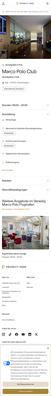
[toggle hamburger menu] (47, 3)
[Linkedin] (29, 334)
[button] (18, 55)
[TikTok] (10, 334)
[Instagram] (3, 334)
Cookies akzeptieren (25, 391)
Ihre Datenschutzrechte (25, 384)
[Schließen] (48, 348)
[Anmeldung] (3, 3)
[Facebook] (16, 334)
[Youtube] (23, 334)
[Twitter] (36, 334)
